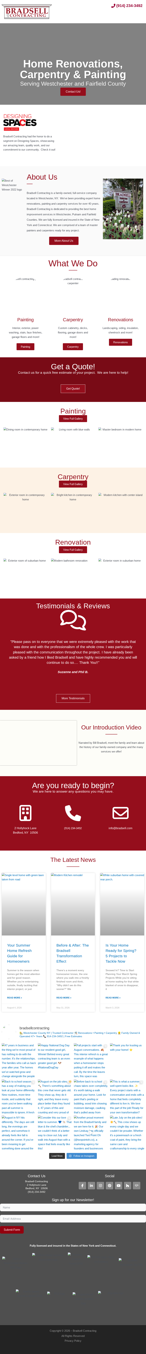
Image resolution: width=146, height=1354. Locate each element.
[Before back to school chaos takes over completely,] (91, 1096)
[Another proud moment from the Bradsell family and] (91, 1132)
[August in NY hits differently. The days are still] (19, 1132)
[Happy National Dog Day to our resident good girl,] (55, 1060)
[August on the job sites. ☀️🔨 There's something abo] (55, 1096)
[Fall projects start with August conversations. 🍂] (91, 1060)
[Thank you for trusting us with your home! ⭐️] (127, 1060)
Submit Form (12, 1229)
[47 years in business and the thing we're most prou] (19, 1060)
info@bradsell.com (120, 828)
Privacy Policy (73, 1340)
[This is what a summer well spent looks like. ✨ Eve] (127, 1096)
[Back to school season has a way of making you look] (19, 1096)
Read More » (14, 998)
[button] (139, 16)
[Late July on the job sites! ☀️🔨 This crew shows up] (127, 1132)
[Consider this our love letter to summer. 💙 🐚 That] (55, 1132)
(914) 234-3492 (73, 828)
